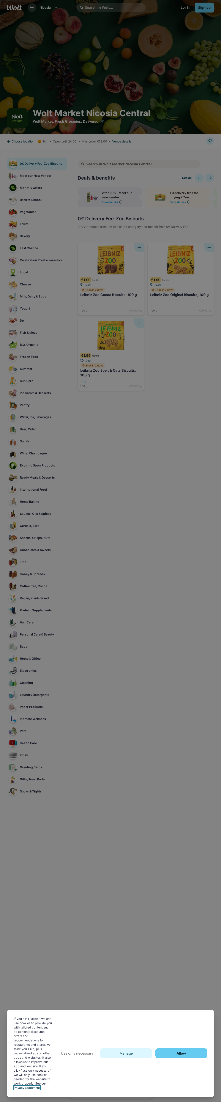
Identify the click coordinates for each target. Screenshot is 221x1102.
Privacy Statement (27, 1087)
